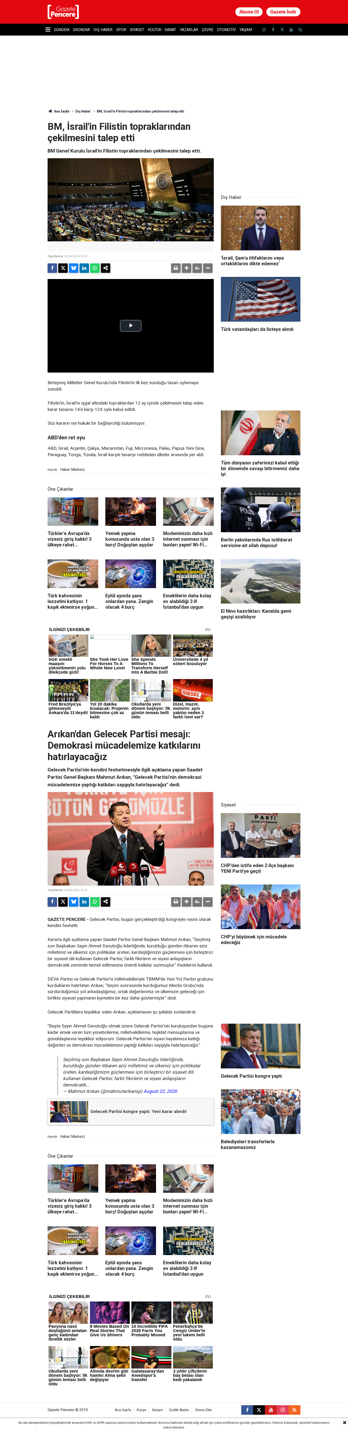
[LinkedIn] (84, 268)
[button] (186, 268)
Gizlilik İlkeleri (179, 1410)
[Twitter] (63, 268)
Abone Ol (249, 12)
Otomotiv (226, 29)
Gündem (61, 29)
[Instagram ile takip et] (283, 1410)
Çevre (207, 29)
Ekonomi (81, 29)
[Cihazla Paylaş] (105, 268)
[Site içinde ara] (300, 30)
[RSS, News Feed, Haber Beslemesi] (294, 1410)
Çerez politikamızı (226, 1422)
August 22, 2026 (160, 1091)
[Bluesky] (73, 268)
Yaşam (246, 29)
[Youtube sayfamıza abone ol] (291, 30)
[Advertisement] (260, 150)
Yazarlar (189, 29)
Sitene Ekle (203, 1410)
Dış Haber (103, 29)
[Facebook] (52, 268)
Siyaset (137, 29)
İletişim (157, 1410)
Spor (121, 29)
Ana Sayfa (61, 111)
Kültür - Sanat (162, 29)
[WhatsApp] (95, 268)
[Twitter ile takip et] (281, 30)
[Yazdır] (176, 268)
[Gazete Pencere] (63, 11)
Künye (141, 1410)
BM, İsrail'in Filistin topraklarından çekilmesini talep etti (140, 111)
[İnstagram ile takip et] (263, 30)
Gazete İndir (283, 12)
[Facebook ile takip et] (272, 30)
